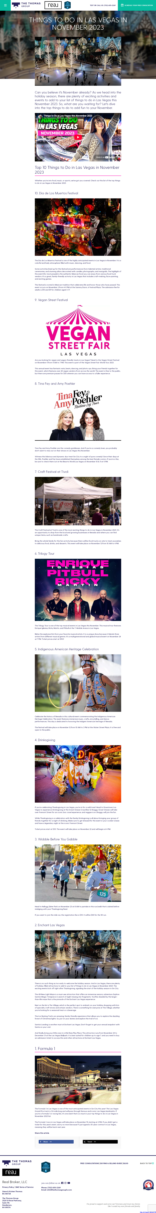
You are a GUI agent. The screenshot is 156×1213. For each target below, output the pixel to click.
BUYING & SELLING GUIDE (111, 1163)
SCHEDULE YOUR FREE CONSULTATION (138, 5)
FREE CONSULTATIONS (89, 1163)
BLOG (125, 1163)
